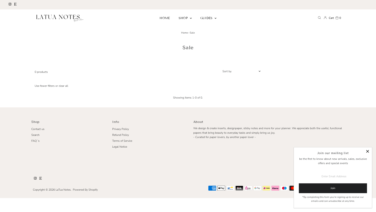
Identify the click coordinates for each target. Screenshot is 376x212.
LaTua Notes (63, 190)
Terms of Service (122, 141)
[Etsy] (15, 4)
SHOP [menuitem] (184, 18)
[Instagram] (10, 4)
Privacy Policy (120, 129)
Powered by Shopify (85, 190)
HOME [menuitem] (165, 18)
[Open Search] (319, 18)
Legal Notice (119, 147)
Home (184, 33)
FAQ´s (35, 141)
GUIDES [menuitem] (207, 18)
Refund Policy (120, 135)
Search (35, 135)
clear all (63, 86)
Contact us (37, 129)
